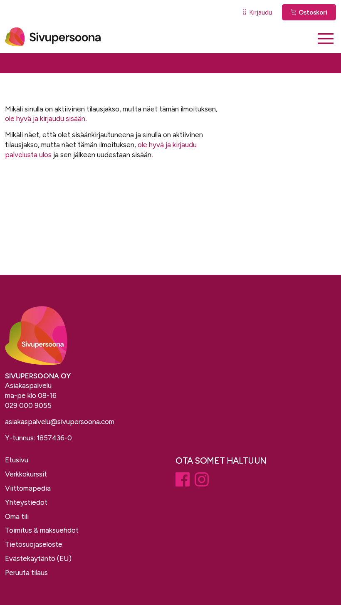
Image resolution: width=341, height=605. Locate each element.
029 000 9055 (28, 405)
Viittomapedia (28, 488)
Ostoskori (312, 12)
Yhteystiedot (26, 502)
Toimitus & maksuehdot (42, 530)
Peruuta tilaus (26, 572)
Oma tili (17, 516)
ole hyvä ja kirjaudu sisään (45, 118)
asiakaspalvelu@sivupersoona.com (59, 421)
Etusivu (16, 460)
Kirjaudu (259, 12)
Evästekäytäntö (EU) (38, 558)
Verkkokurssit (26, 474)
